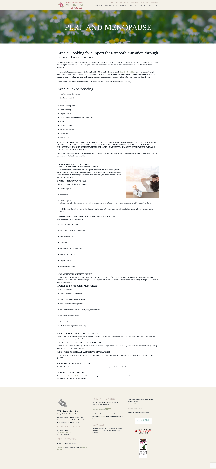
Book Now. (82, 149)
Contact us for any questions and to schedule (83, 143)
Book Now (95, 410)
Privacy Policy (132, 404)
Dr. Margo (82, 145)
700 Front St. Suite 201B (64, 433)
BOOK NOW (135, 3)
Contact (101, 410)
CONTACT (154, 3)
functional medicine (127, 72)
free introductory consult (77, 376)
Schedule (101, 416)
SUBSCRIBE (144, 3)
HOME (126, 3)
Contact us (60, 447)
